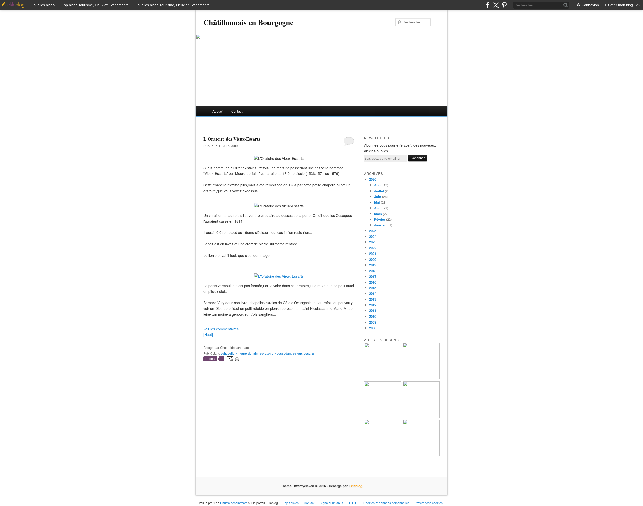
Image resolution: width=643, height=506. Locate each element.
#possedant (283, 353)
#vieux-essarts (304, 353)
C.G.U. (353, 503)
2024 (372, 236)
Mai (377, 202)
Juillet (379, 190)
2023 (372, 242)
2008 (372, 328)
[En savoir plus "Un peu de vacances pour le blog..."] (382, 378)
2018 (372, 270)
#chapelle (227, 353)
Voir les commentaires (221, 328)
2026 (372, 179)
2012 (372, 305)
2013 (372, 299)
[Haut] (208, 334)
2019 (372, 265)
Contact (237, 111)
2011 (372, 310)
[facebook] (488, 5)
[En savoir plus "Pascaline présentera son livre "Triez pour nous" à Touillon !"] (382, 455)
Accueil (217, 111)
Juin (377, 196)
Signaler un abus (332, 503)
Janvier (380, 225)
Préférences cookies (429, 503)
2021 (372, 253)
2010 (372, 316)
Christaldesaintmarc (233, 503)
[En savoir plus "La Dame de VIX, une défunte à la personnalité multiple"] (421, 416)
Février (379, 219)
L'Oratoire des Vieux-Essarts (231, 139)
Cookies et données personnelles (386, 503)
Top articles (291, 503)
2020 (372, 259)
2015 (372, 287)
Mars (378, 213)
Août (378, 185)
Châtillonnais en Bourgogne (248, 22)
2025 (372, 230)
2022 (372, 247)
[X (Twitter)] (496, 5)
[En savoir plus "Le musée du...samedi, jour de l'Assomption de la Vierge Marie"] (421, 455)
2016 (372, 282)
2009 (372, 322)
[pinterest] (504, 5)
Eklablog (355, 485)
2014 (372, 293)
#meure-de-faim (247, 353)
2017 (372, 276)
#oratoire (266, 353)
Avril (378, 208)
